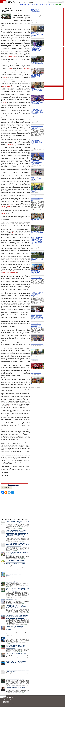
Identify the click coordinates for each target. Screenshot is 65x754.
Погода (37, 4)
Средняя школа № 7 (8, 86)
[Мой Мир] (12, 492)
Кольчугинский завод (7, 186)
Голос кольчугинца (13, 485)
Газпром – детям (16, 157)
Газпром (4, 102)
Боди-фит (20, 212)
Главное (20, 4)
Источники (31, 4)
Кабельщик (10, 144)
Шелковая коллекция (13, 406)
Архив (25, 4)
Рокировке (9, 311)
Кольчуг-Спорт (12, 56)
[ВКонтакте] (2, 492)
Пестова (23, 31)
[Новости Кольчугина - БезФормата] (7, 1)
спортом (10, 68)
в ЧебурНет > (58, 4)
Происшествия (44, 4)
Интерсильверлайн (6, 206)
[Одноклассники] (5, 492)
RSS (13, 703)
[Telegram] (9, 492)
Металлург (16, 149)
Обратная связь (6, 701)
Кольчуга (27, 212)
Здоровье (4, 213)
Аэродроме (4, 77)
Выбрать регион (6, 702)
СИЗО (10, 201)
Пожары (51, 4)
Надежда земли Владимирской (9, 272)
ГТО (13, 232)
